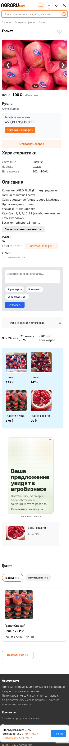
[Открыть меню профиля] (64, 5)
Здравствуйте (14, 289)
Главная (6, 22)
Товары (19, 22)
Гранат (31, 22)
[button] (63, 14)
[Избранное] (56, 5)
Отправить (14, 305)
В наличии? (34, 289)
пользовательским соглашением (23, 700)
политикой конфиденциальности (20, 735)
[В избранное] (59, 32)
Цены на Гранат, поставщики (26, 323)
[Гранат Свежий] (19, 618)
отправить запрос (13, 257)
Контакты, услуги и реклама (20, 718)
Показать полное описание (21, 229)
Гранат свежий (40, 416)
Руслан (8, 104)
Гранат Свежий (15, 416)
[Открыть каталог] (41, 5)
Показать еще (18, 655)
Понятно (58, 733)
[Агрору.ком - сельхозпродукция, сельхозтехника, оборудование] (13, 5)
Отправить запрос (31, 143)
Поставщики (38, 577)
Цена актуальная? (16, 296)
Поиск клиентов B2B (31, 516)
